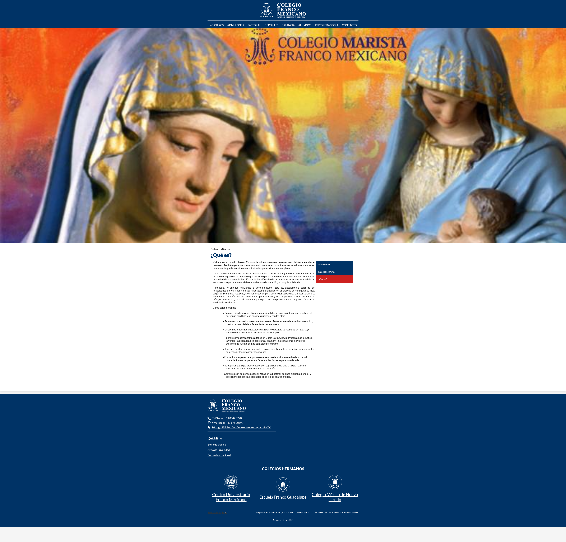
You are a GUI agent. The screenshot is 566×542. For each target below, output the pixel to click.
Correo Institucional (219, 455)
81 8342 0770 (234, 418)
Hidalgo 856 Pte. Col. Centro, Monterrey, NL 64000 (241, 427)
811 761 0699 (235, 422)
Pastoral (214, 248)
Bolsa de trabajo (217, 444)
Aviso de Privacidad (219, 449)
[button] (216, 25)
